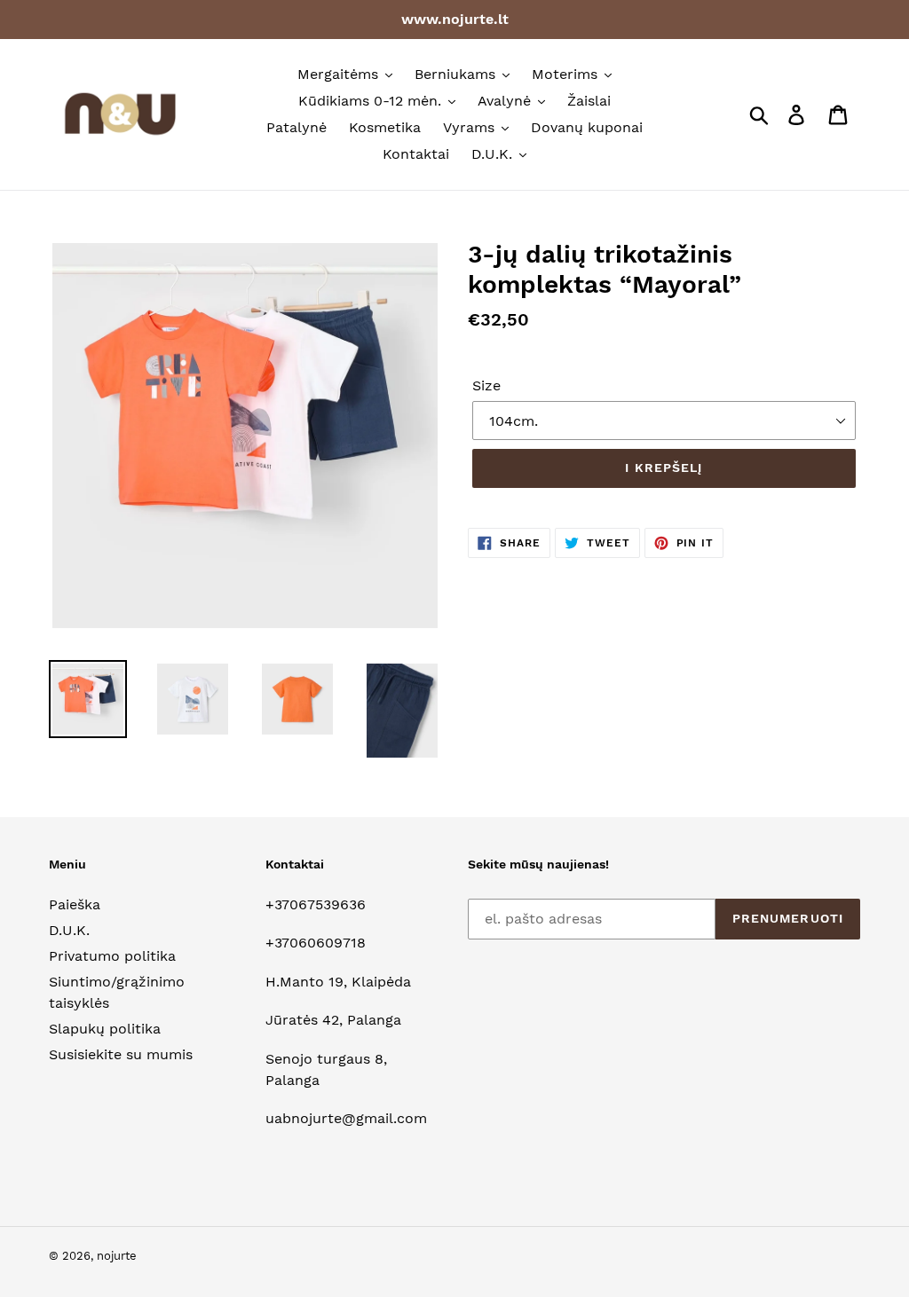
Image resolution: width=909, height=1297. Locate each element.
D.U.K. (69, 930)
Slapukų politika (105, 1028)
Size (486, 385)
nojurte (117, 1255)
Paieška (74, 904)
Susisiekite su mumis (121, 1054)
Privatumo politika (112, 955)
